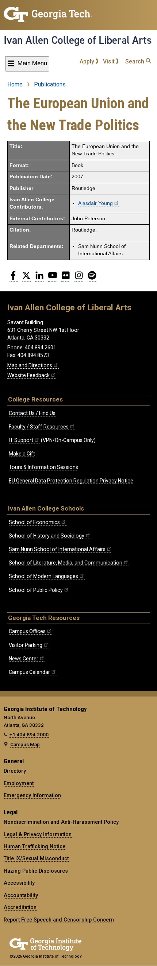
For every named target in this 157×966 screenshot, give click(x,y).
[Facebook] (13, 278)
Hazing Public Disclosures (36, 871)
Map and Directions (29, 365)
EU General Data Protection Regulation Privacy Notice (71, 481)
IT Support (21, 440)
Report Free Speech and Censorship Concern (59, 920)
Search (135, 61)
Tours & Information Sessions (43, 467)
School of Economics (34, 522)
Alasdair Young (95, 203)
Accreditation (20, 907)
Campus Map (25, 744)
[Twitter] (26, 278)
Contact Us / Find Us (32, 413)
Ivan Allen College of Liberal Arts (78, 40)
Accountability (21, 895)
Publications (50, 84)
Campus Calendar (29, 672)
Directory (15, 771)
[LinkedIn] (39, 278)
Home (15, 84)
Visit (109, 61)
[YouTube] (52, 278)
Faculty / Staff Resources (39, 427)
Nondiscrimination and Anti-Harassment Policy (61, 822)
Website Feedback (28, 375)
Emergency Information (32, 795)
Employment (19, 783)
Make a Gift (22, 454)
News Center (23, 659)
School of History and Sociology (46, 536)
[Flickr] (65, 278)
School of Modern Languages (43, 576)
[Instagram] (78, 278)
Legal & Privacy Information (38, 834)
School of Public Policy (36, 590)
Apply (88, 61)
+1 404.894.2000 (29, 734)
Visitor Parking (25, 645)
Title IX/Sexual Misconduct (36, 858)
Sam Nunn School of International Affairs (57, 549)
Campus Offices (27, 631)
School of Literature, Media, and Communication (65, 563)
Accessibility (19, 883)
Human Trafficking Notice (34, 846)
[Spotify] (92, 278)
